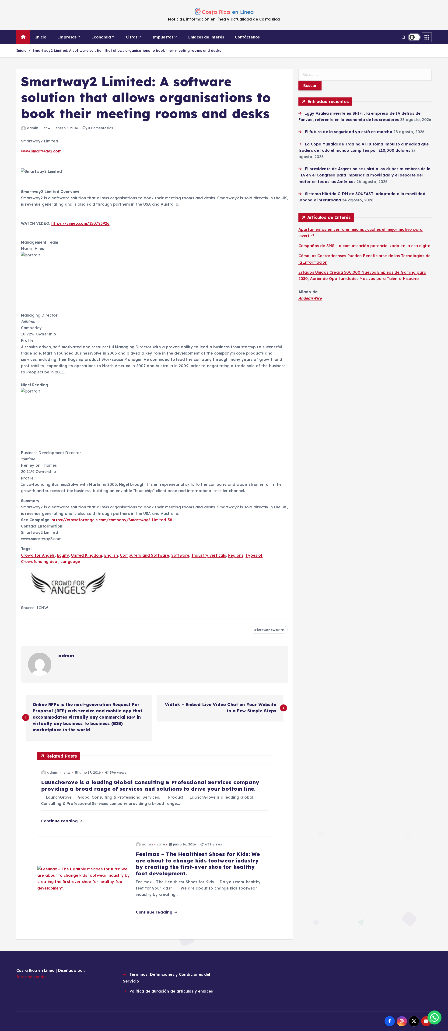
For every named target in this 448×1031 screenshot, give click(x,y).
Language (70, 561)
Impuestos (162, 37)
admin (32, 128)
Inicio (41, 37)
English (111, 555)
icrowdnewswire (270, 630)
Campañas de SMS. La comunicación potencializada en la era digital (364, 245)
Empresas (67, 37)
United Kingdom (86, 555)
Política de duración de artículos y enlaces (171, 991)
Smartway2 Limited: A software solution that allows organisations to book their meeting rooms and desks (126, 50)
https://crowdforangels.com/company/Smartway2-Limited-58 (112, 519)
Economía (101, 37)
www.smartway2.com (41, 151)
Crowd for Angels (38, 555)
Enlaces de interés (206, 37)
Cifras (131, 37)
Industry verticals (209, 555)
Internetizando (31, 976)
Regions (235, 555)
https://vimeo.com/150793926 (80, 223)
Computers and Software (144, 555)
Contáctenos (247, 37)
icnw (46, 128)
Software (180, 555)
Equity (63, 555)
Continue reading (60, 820)
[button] (434, 1017)
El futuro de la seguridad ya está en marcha (348, 131)
